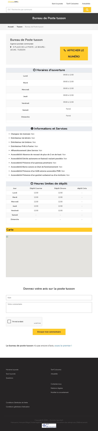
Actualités (54, 374)
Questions (9, 378)
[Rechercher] (87, 9)
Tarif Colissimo (56, 370)
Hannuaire (14, 422)
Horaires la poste (12, 370)
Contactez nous (56, 384)
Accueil (11, 27)
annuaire (46, 422)
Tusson (19, 27)
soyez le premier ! (63, 345)
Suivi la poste (10, 374)
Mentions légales (57, 388)
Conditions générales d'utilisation (18, 407)
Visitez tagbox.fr (36, 422)
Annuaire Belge (24, 422)
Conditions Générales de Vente (17, 403)
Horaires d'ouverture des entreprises (63, 422)
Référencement (82, 422)
